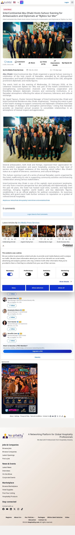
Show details (64, 282)
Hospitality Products (9, 496)
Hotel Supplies (7, 490)
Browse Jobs (7, 448)
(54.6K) (55, 64)
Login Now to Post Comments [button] (37, 214)
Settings (16, 416)
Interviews (6, 471)
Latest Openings (8, 455)
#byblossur (6, 200)
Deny (14, 288)
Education (32, 520)
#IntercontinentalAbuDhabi (40, 200)
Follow (13, 294)
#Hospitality (23, 200)
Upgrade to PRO (38, 351)
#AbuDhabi (15, 200)
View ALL (37, 357)
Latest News (7, 9)
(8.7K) (44, 63)
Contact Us (46, 416)
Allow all (61, 288)
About (11, 416)
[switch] (28, 274)
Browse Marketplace (10, 486)
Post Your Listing (8, 493)
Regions (9, 517)
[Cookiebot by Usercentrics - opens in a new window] (64, 245)
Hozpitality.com (33, 522)
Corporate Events (8, 477)
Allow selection (37, 288)
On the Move (7, 474)
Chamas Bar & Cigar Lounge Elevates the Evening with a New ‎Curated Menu (45, 243)
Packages (41, 517)
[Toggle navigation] (72, 2)
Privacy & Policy (24, 416)
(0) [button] (21, 63)
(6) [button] (9, 62)
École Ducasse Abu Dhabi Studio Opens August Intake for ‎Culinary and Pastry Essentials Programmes (63, 243)
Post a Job (6, 458)
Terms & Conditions (36, 416)
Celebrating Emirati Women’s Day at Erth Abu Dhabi (10, 243)
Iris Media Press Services (14, 70)
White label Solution (54, 517)
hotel (29, 200)
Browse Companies (9, 452)
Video (67, 517)
